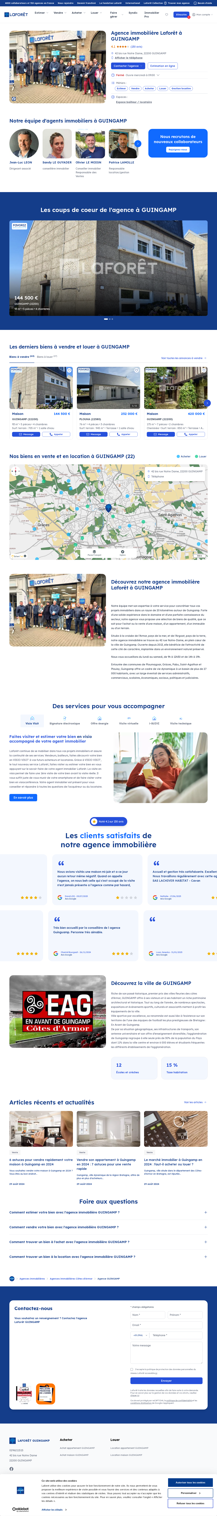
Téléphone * (160, 1335)
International (132, 3)
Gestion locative (181, 88)
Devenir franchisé (86, 3)
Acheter (149, 88)
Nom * (136, 1314)
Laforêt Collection (153, 3)
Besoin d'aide (205, 3)
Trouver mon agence (179, 3)
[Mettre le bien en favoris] (69, 370)
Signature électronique (65, 723)
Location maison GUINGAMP (126, 1455)
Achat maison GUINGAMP (74, 1455)
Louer (162, 88)
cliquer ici (134, 1395)
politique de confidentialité (179, 1400)
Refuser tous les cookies (190, 1503)
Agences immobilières (32, 1278)
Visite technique (180, 723)
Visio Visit (32, 723)
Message (28, 434)
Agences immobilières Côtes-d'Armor (71, 1278)
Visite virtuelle (128, 723)
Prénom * (175, 1314)
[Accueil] (11, 1278)
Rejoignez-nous (178, 149)
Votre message (141, 1345)
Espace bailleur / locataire (134, 102)
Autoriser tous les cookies (190, 1482)
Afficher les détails (52, 1509)
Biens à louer (47, 356)
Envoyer (166, 1380)
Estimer (121, 88)
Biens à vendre (21, 356)
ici (156, 1373)
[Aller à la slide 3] (112, 319)
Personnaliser (189, 1492)
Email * (136, 1325)
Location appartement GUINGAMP (129, 1448)
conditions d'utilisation (141, 1403)
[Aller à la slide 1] (106, 319)
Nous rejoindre (65, 3)
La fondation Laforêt (110, 3)
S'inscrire (182, 15)
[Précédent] (9, 143)
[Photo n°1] (41, 388)
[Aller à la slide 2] (109, 319)
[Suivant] (137, 143)
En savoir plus (23, 797)
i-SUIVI (154, 723)
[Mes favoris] (166, 14)
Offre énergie (99, 723)
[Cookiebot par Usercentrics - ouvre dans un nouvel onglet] (20, 1509)
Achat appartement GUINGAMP (77, 1448)
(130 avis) (136, 46)
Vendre (135, 88)
